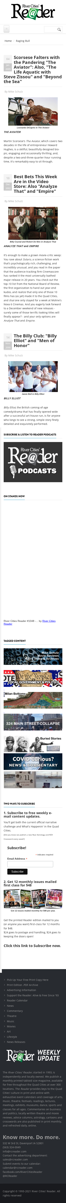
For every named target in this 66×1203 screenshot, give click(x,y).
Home (8, 41)
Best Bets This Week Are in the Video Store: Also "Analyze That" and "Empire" (35, 183)
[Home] (33, 12)
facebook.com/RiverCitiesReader (22, 1172)
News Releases (16, 1042)
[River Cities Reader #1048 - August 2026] (33, 558)
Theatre (11, 1016)
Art (9, 1031)
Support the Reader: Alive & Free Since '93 (33, 995)
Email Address (17, 858)
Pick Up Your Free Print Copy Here (27, 980)
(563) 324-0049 (12, 1147)
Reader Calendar (17, 1000)
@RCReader (10, 1176)
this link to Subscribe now (36, 945)
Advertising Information (21, 990)
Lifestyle (12, 1036)
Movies (11, 1026)
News (10, 1005)
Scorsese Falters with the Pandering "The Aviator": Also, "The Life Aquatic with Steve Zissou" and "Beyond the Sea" (33, 69)
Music (10, 1021)
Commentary (15, 1011)
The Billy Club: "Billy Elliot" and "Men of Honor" (35, 340)
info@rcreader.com (14, 1151)
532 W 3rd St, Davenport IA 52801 (23, 1143)
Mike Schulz (15, 91)
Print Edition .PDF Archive (22, 985)
